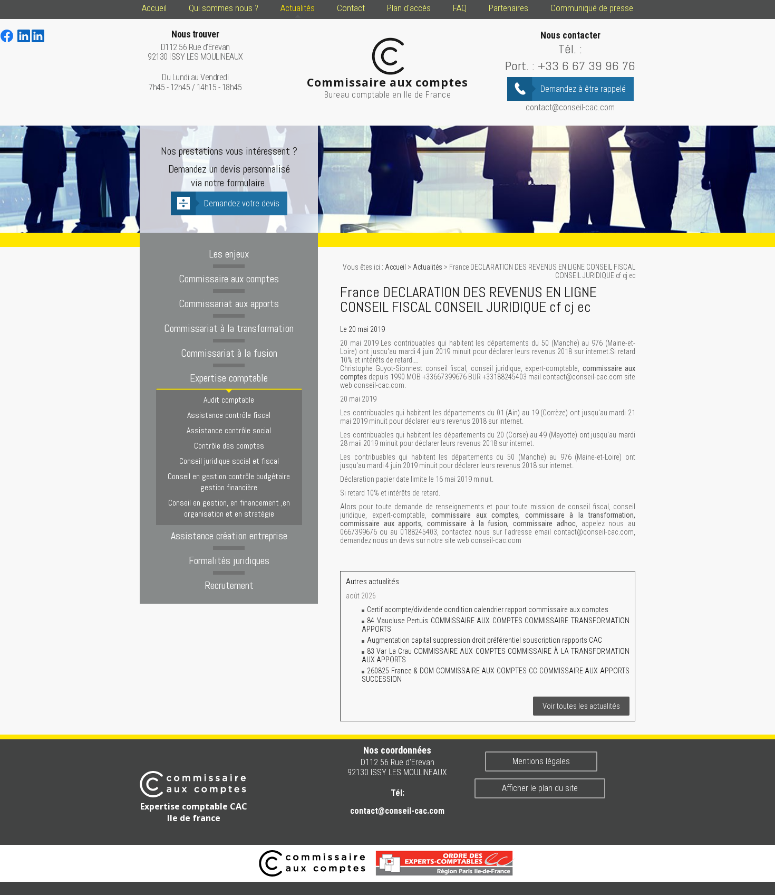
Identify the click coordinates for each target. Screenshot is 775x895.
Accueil (154, 8)
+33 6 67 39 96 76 (586, 66)
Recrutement (229, 585)
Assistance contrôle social (229, 430)
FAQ (460, 8)
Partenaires (508, 8)
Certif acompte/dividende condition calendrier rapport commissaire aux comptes (487, 609)
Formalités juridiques (229, 560)
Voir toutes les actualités (581, 706)
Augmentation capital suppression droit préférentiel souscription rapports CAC (484, 640)
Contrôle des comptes (229, 445)
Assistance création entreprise (229, 535)
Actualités (297, 8)
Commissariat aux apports (229, 303)
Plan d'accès (409, 8)
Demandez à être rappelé (583, 89)
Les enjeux (229, 254)
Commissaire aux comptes (229, 278)
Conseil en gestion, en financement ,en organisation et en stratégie (229, 508)
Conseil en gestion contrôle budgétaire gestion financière (229, 482)
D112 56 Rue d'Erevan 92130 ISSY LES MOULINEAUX (195, 46)
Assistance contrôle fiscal (228, 415)
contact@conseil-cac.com (570, 107)
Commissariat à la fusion (229, 353)
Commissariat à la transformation (229, 328)
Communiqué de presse (591, 8)
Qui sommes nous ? (223, 8)
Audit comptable (229, 399)
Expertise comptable (229, 378)
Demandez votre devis (241, 203)
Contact (351, 8)
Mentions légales (541, 761)
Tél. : (570, 49)
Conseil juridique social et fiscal (229, 460)
